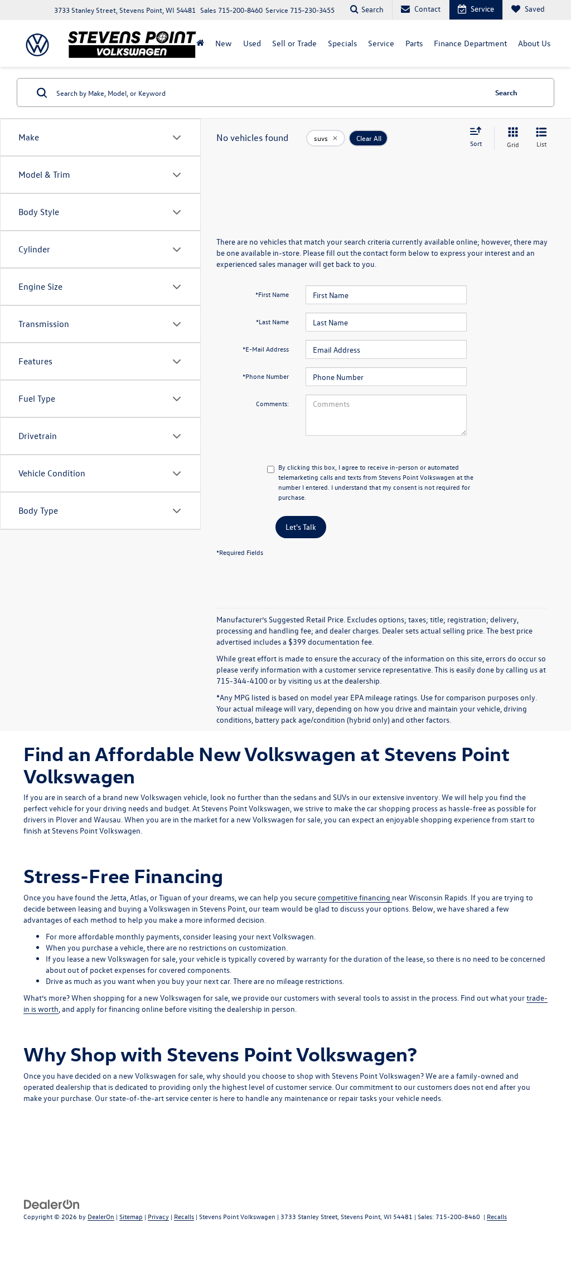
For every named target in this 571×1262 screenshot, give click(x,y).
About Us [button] (534, 43)
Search (506, 92)
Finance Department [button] (470, 43)
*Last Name (272, 321)
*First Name (272, 294)
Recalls (184, 1216)
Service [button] (381, 43)
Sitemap (131, 1216)
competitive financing (355, 897)
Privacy (158, 1216)
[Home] (200, 43)
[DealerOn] (51, 1203)
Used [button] (252, 43)
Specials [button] (342, 43)
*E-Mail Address (266, 348)
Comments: (272, 403)
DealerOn (101, 1216)
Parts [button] (414, 43)
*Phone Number (266, 376)
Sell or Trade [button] (294, 43)
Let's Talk (301, 527)
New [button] (223, 43)
